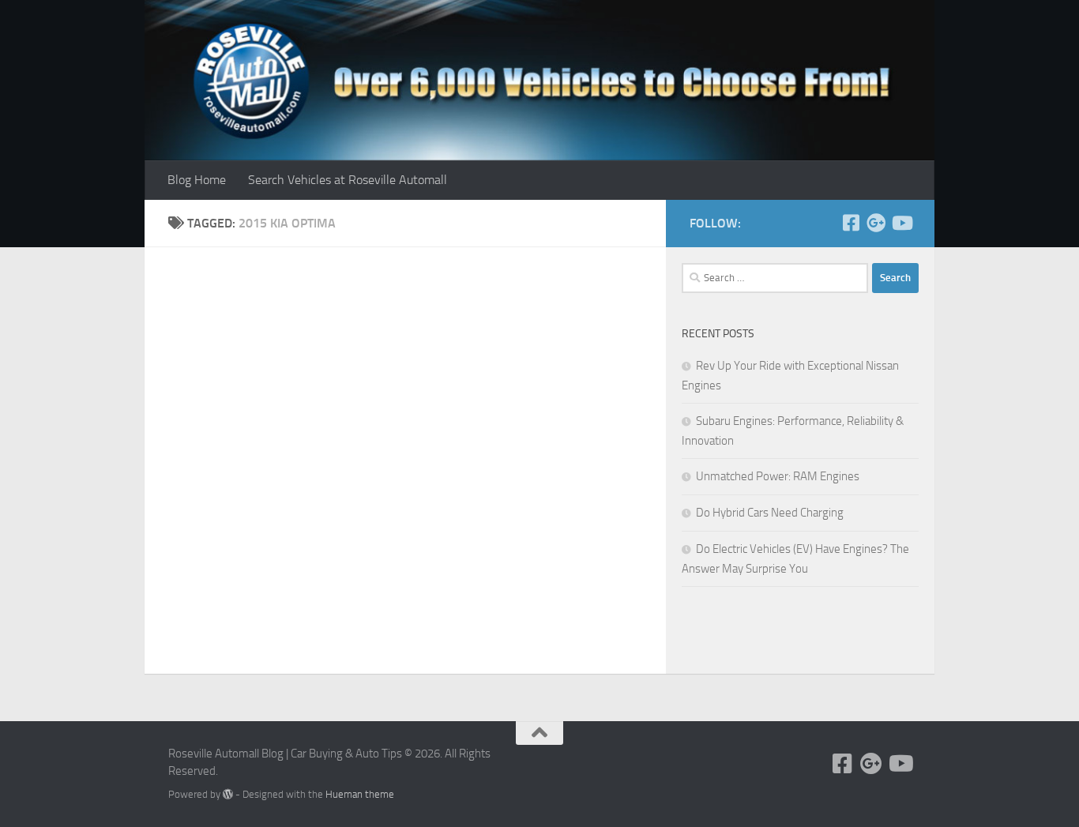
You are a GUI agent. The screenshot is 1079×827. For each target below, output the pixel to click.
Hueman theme (359, 794)
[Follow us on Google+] (876, 222)
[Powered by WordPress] (228, 794)
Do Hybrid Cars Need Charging (770, 513)
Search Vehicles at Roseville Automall (347, 179)
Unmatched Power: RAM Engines (777, 476)
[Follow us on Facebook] (850, 222)
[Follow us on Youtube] (901, 222)
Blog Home (196, 179)
